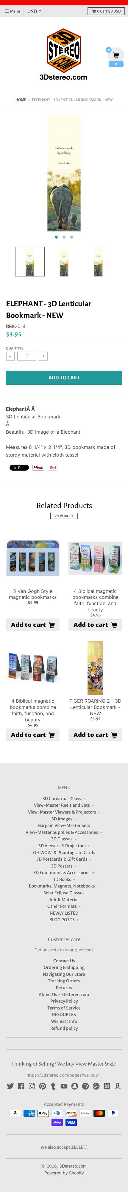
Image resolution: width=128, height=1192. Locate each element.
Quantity (15, 348)
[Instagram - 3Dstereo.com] (31, 1086)
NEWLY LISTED (64, 913)
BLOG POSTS (62, 919)
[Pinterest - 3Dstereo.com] (42, 1086)
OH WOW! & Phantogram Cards (64, 852)
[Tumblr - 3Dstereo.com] (53, 1086)
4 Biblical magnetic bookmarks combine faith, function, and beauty (95, 600)
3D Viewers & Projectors (62, 845)
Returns (64, 987)
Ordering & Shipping (64, 967)
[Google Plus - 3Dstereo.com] (96, 1086)
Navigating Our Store (64, 974)
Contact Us (64, 961)
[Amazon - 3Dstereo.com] (117, 1086)
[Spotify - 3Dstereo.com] (85, 1086)
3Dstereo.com (73, 1165)
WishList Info (64, 1021)
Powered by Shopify (64, 1172)
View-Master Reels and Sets (62, 805)
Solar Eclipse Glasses (64, 893)
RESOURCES (64, 1014)
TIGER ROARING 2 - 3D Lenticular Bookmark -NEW (95, 707)
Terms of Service (64, 1008)
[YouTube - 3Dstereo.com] (64, 1086)
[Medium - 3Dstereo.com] (106, 1086)
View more (64, 516)
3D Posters (62, 866)
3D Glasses (62, 839)
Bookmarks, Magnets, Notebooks (62, 886)
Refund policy (64, 1028)
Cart (109, 11)
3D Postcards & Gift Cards (62, 859)
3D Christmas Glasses (64, 798)
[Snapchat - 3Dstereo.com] (74, 1086)
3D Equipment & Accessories (61, 872)
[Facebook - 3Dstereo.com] (21, 1086)
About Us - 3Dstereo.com (64, 994)
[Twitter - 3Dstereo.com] (10, 1086)
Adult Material (64, 899)
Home (20, 100)
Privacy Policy (64, 1001)
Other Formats (62, 906)
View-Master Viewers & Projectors (62, 812)
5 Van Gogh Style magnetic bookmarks (33, 594)
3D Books (62, 879)
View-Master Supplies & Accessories (62, 832)
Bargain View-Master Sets (64, 825)
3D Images (61, 819)
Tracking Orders (64, 981)
